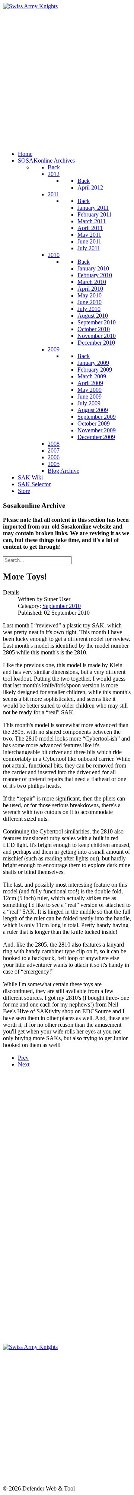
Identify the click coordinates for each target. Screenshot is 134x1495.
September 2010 (61, 606)
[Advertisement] (67, 77)
